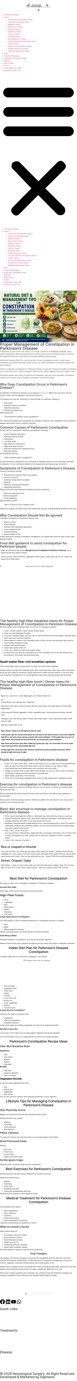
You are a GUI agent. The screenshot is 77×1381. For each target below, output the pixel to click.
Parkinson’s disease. (59, 352)
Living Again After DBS (12, 68)
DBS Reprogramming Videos (19, 51)
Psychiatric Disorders (8, 1324)
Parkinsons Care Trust (12, 70)
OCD (6, 53)
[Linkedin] (8, 1301)
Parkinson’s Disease (11, 15)
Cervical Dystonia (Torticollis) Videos (22, 41)
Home (2, 1312)
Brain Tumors (9, 63)
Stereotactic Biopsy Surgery (10, 1338)
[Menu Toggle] (38, 10)
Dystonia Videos (14, 36)
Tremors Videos (14, 34)
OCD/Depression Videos (17, 39)
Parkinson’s (44, 393)
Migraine (7, 61)
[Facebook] (2, 1301)
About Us (3, 1314)
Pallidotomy (4, 1343)
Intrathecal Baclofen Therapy (11, 1345)
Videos (6, 17)
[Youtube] (13, 1301)
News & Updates (6, 1321)
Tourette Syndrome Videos (18, 49)
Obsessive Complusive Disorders (12, 1365)
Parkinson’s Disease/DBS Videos (20, 20)
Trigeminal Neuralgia (12, 56)
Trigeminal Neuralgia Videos (18, 22)
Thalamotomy (5, 1336)
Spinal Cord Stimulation (9, 1341)
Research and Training (8, 1317)
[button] (38, 150)
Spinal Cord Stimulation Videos (20, 46)
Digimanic (47, 1377)
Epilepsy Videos (14, 29)
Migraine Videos (14, 24)
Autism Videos (13, 44)
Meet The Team (6, 1319)
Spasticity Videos (14, 32)
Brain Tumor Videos (15, 27)
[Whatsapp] (19, 1301)
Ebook (6, 66)
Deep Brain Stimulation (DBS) (15, 58)
